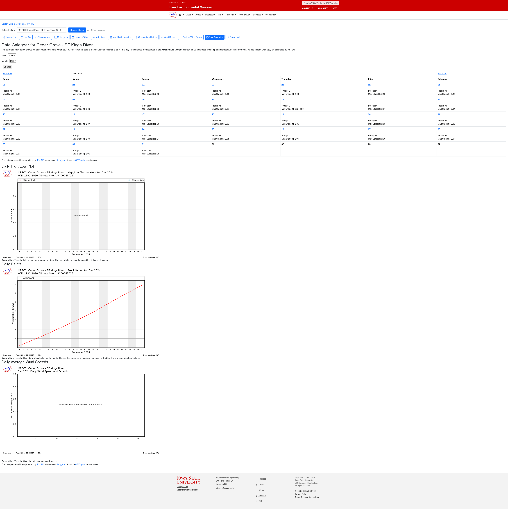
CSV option (80, 160)
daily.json (61, 160)
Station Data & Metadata (13, 23)
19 (283, 114)
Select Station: (8, 29)
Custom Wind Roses (192, 37)
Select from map (98, 30)
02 (73, 84)
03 (143, 84)
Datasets (209, 14)
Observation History (147, 37)
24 (143, 129)
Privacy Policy (301, 494)
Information (11, 37)
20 (369, 114)
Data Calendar (216, 37)
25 (213, 129)
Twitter (261, 484)
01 (4, 84)
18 (213, 114)
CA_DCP (31, 23)
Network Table (81, 37)
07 (439, 84)
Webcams (270, 14)
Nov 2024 (7, 73)
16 (73, 114)
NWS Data (244, 14)
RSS (260, 501)
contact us (307, 8)
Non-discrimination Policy (305, 490)
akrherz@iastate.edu (225, 488)
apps (334, 8)
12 (283, 99)
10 (143, 99)
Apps (188, 14)
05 (283, 84)
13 (369, 99)
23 (73, 129)
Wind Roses (169, 37)
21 (439, 114)
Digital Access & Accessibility (307, 497)
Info (219, 14)
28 (439, 129)
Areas (198, 14)
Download (235, 37)
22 (4, 129)
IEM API (40, 160)
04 (213, 84)
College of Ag (182, 486)
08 (4, 99)
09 (73, 99)
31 (143, 144)
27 (369, 129)
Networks (230, 14)
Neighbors (100, 37)
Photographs (44, 37)
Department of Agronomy (187, 489)
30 (73, 144)
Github (261, 490)
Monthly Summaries (121, 37)
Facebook (262, 478)
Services (257, 14)
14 (439, 99)
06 (369, 84)
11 (213, 99)
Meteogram (62, 37)
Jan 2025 (442, 73)
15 (4, 114)
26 (283, 129)
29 (4, 144)
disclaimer (323, 8)
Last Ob (27, 37)
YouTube (262, 495)
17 (143, 114)
